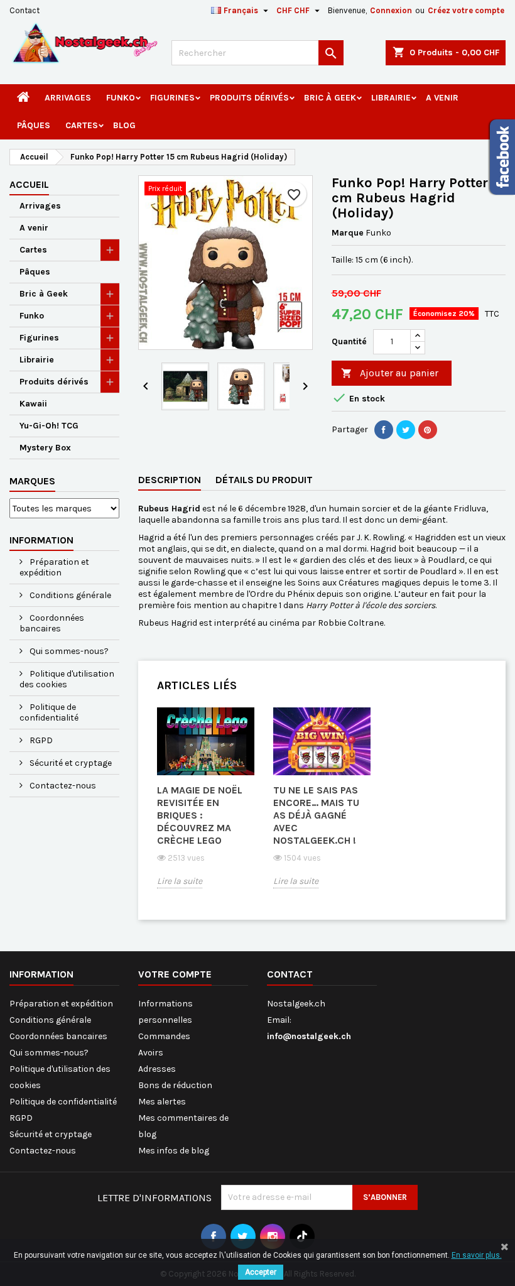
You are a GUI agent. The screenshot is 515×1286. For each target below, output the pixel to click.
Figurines (172, 97)
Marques (32, 481)
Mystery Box (45, 447)
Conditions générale (69, 595)
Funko (120, 97)
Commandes (164, 1036)
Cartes (81, 125)
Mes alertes (162, 1101)
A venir (442, 97)
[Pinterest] (427, 429)
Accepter (260, 1272)
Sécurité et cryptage (70, 763)
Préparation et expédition (54, 567)
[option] (206, 807)
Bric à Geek (330, 97)
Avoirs (150, 1052)
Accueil (29, 184)
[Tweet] (405, 429)
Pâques (33, 125)
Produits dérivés (249, 97)
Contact (24, 10)
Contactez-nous (62, 785)
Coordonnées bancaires (51, 623)
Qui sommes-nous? (68, 651)
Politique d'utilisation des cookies (66, 679)
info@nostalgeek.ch (309, 1036)
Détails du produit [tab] (264, 480)
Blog (124, 125)
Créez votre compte (466, 10)
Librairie (391, 97)
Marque (348, 232)
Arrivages (68, 97)
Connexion (391, 10)
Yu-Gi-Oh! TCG (49, 425)
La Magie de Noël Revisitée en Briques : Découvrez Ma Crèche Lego (199, 815)
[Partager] (383, 429)
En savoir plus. (477, 1255)
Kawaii (33, 403)
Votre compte (175, 974)
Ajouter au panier (389, 373)
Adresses (157, 1069)
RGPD (40, 740)
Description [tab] (169, 480)
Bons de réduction (175, 1085)
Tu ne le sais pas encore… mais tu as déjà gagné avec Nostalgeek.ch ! (316, 815)
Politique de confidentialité (49, 712)
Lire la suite (179, 881)
